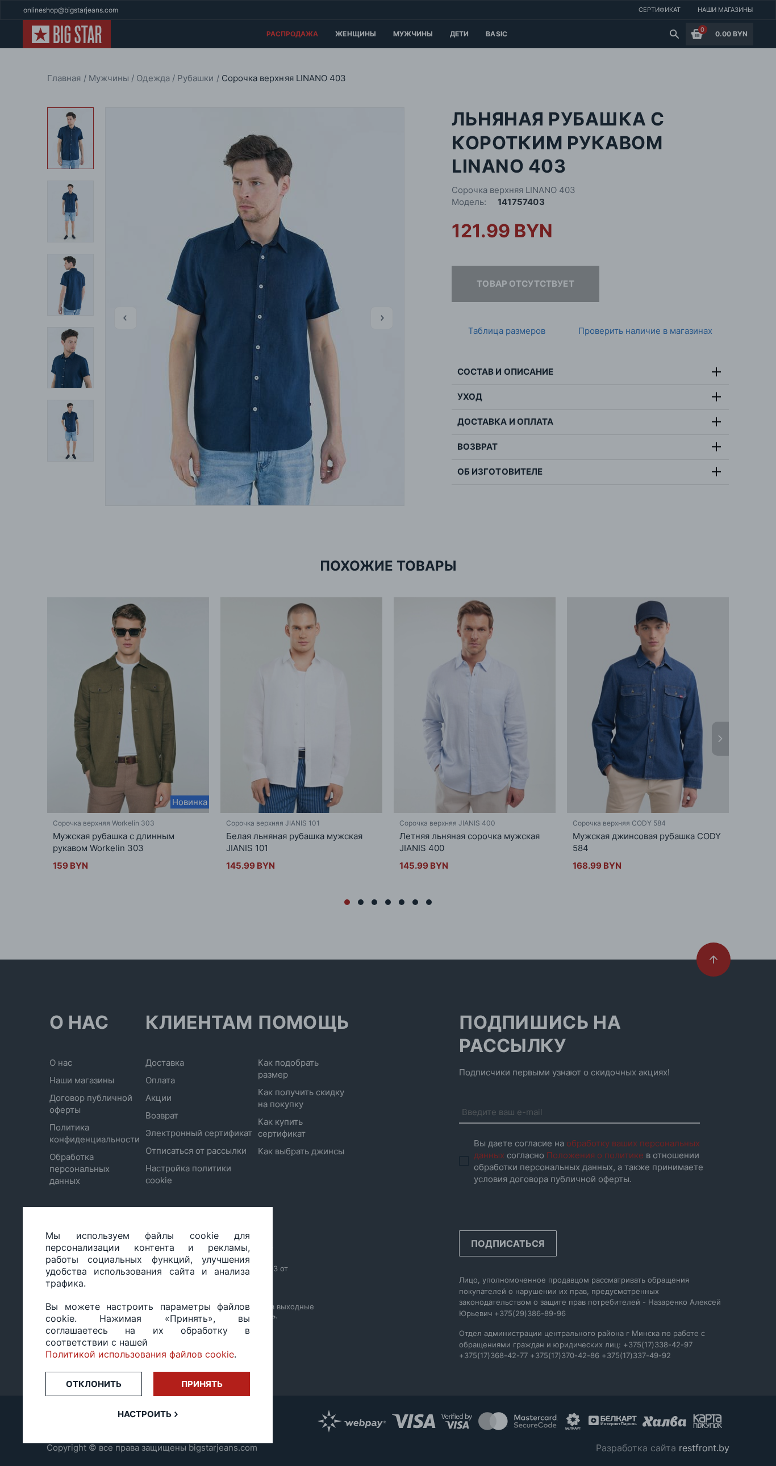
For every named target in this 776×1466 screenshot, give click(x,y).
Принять (202, 1384)
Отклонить (94, 1384)
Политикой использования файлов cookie (139, 1354)
